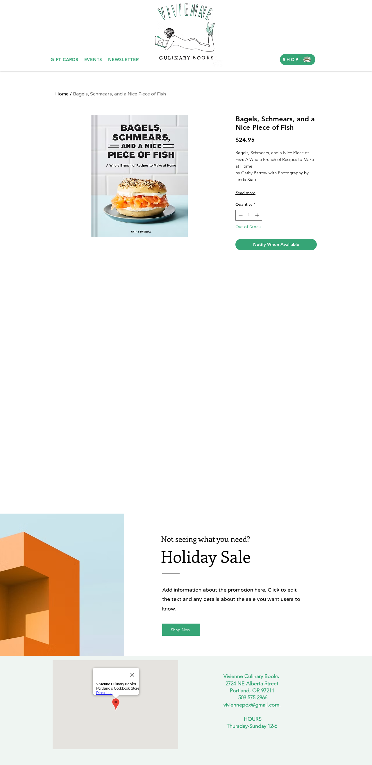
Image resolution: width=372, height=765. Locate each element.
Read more (245, 192)
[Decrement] (240, 215)
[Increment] (257, 215)
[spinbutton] (249, 215)
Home (62, 94)
